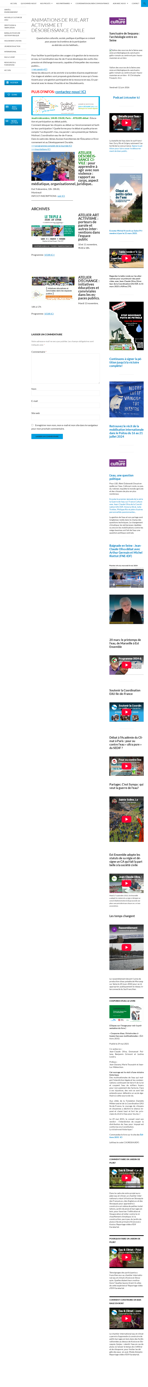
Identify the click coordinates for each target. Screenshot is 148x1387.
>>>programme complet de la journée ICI (51, 145)
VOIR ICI (49, 313)
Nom (33, 388)
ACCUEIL (13, 3)
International (10, 52)
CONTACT (135, 3)
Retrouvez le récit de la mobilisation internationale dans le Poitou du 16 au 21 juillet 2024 (126, 431)
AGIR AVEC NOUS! (119, 3)
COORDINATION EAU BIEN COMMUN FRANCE (92, 3)
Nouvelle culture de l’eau (13, 18)
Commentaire (38, 351)
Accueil (7, 70)
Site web (35, 413)
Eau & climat (9, 57)
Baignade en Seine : (121, 545)
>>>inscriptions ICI (40, 149)
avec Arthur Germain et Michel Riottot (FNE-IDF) (125, 552)
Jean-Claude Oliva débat (125, 547)
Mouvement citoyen (12, 41)
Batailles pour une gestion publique (12, 34)
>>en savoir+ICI (39, 69)
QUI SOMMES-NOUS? (28, 3)
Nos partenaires (63, 3)
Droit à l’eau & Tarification (10, 26)
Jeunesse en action (12, 46)
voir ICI (61, 195)
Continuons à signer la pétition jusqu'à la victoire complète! (125, 362)
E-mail (34, 401)
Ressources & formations (10, 63)
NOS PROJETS (45, 3)
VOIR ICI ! (49, 254)
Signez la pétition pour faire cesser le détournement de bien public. (126, 148)
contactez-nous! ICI (70, 92)
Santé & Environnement (11, 11)
